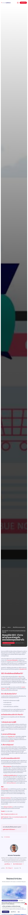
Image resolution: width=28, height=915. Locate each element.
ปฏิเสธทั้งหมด (13, 911)
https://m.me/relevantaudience (16, 817)
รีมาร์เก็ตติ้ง (11, 741)
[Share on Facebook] (6, 868)
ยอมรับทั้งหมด (5, 911)
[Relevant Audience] (6, 2)
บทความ (9, 627)
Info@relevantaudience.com (10, 814)
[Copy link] (20, 868)
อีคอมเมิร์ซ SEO (23, 669)
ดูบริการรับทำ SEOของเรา (10, 829)
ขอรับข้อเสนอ (23, 2)
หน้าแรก (3, 627)
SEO (20, 676)
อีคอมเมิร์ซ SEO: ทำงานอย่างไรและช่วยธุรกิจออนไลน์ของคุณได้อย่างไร (13, 631)
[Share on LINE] (12, 868)
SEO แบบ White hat (11, 783)
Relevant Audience (8, 806)
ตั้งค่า (19, 911)
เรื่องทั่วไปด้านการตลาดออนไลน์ (19, 627)
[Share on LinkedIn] (10, 868)
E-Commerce (7, 836)
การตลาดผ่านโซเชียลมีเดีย (12, 660)
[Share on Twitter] (8, 868)
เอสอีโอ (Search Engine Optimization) (9, 900)
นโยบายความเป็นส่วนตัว (22, 909)
